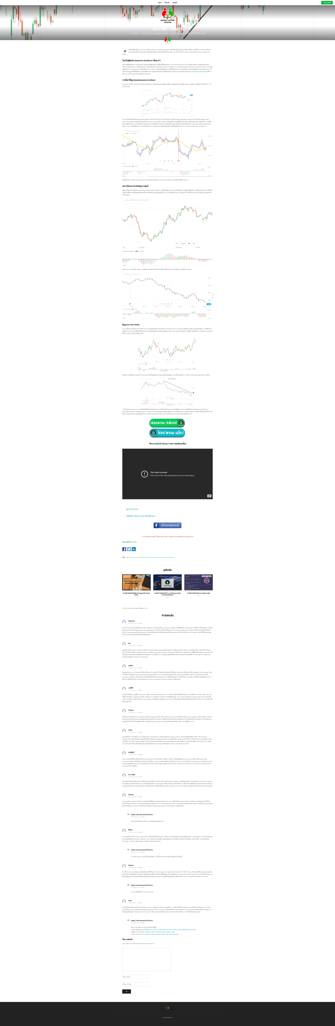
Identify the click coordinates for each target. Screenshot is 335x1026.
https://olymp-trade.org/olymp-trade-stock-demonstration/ (159, 934)
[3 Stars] (124, 608)
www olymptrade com (159, 557)
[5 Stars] (126, 608)
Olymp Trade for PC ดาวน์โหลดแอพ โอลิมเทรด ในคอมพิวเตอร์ (167, 594)
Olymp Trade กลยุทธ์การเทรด (154, 33)
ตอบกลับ (140, 623)
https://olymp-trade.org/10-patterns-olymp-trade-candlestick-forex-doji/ (172, 929)
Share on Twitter (129, 549)
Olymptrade (198, 71)
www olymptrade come (169, 557)
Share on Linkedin (134, 549)
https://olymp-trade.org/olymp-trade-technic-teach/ (158, 932)
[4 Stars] (125, 608)
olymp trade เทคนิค (144, 557)
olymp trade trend (135, 557)
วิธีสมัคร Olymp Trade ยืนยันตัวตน (140, 516)
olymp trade (128, 557)
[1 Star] (122, 608)
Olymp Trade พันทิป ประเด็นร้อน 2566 (198, 593)
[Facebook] (119, 3)
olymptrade (151, 557)
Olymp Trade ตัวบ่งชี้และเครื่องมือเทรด (187, 33)
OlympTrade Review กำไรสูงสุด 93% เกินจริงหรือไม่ (136, 594)
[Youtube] (121, 3)
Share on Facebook (124, 549)
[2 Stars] (123, 608)
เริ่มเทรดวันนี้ (327, 2)
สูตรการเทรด (131, 509)
